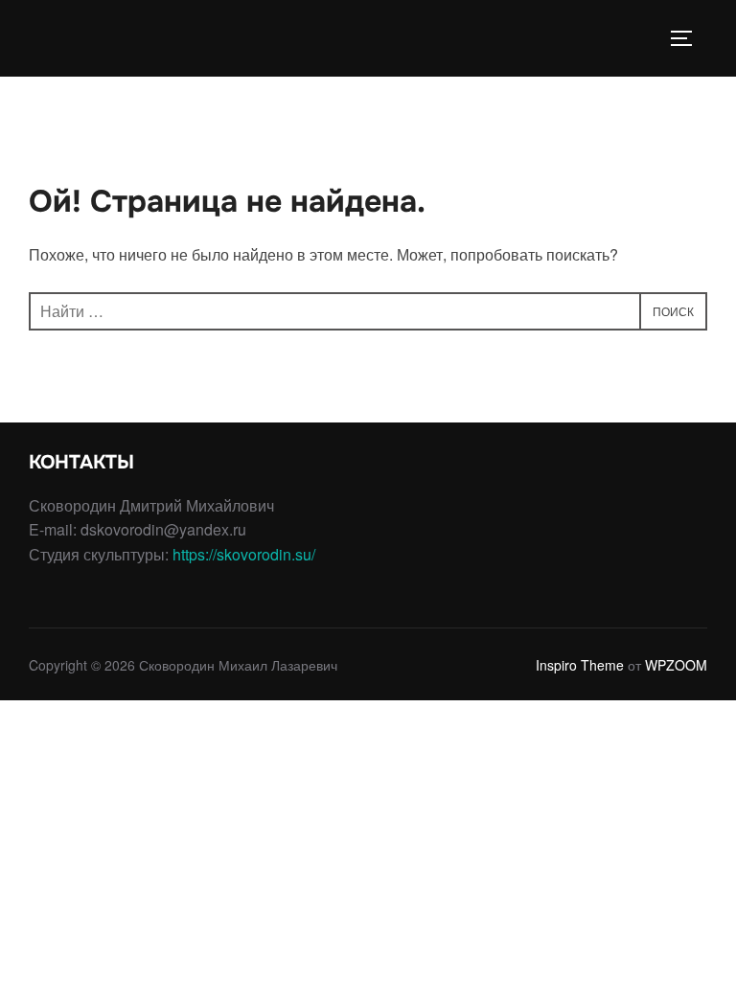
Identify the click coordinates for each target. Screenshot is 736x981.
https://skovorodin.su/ (243, 554)
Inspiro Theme (580, 664)
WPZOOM (676, 664)
